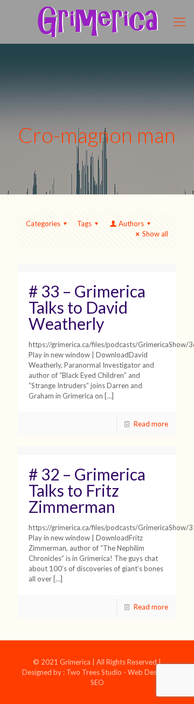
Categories (43, 223)
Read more (151, 423)
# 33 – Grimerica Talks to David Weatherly (87, 307)
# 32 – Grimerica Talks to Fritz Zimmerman (87, 490)
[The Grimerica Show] (97, 21)
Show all (155, 233)
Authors (131, 223)
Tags (84, 223)
